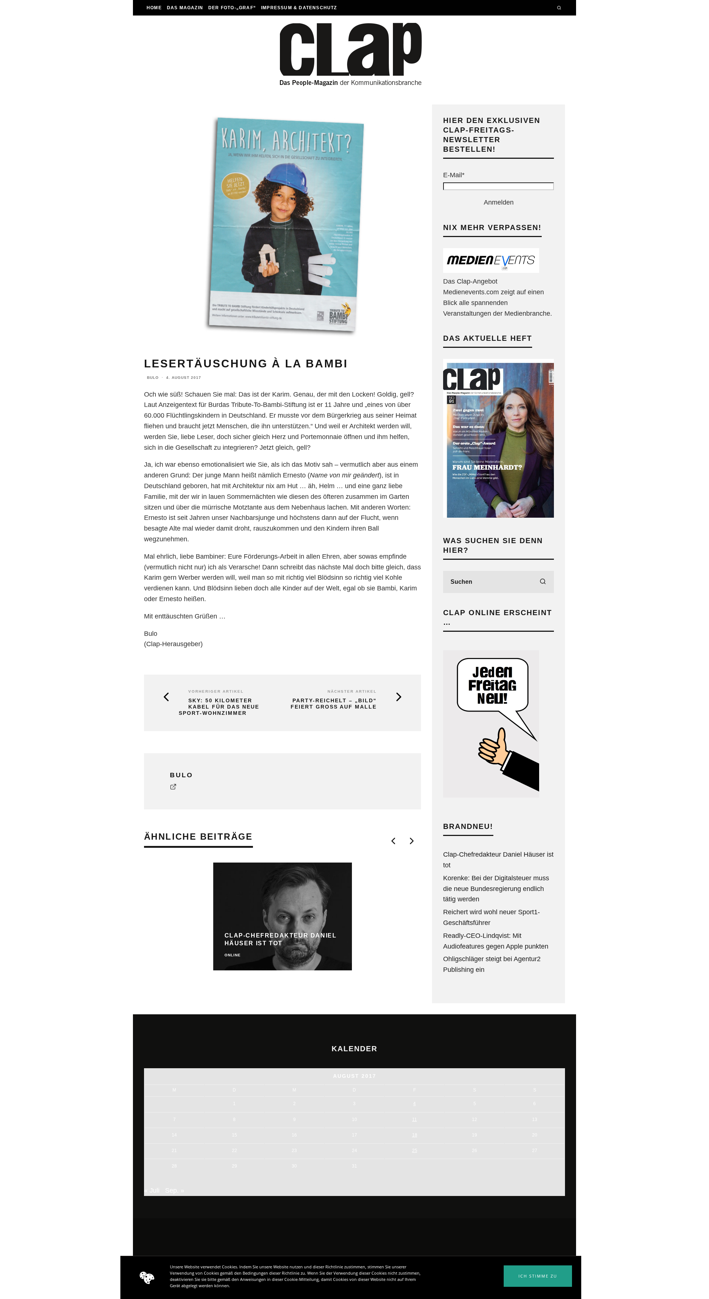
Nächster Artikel (352, 691)
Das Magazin (185, 7)
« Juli (152, 1190)
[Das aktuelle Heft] (498, 515)
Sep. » (174, 1190)
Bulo (153, 378)
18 (414, 1135)
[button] (538, 1276)
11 (414, 1119)
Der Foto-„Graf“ (232, 7)
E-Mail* (454, 175)
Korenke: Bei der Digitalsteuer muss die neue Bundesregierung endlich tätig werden (496, 888)
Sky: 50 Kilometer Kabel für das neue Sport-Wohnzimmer (219, 707)
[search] (543, 582)
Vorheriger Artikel (216, 691)
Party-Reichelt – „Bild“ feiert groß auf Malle (334, 704)
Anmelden (499, 202)
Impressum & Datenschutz (299, 7)
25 (414, 1150)
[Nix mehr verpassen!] (491, 270)
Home (154, 7)
